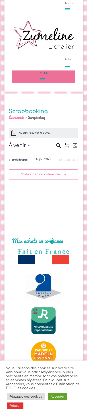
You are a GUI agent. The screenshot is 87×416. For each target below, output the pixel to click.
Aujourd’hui (43, 159)
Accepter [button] (57, 396)
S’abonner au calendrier (41, 174)
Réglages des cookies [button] (25, 396)
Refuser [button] (15, 405)
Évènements (16, 117)
